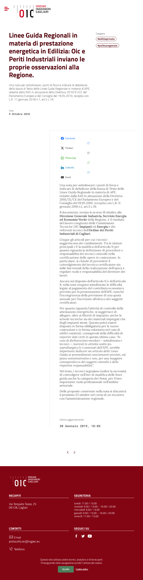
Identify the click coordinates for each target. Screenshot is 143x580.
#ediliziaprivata (106, 39)
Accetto (65, 569)
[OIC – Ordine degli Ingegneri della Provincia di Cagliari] (32, 11)
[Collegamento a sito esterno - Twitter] (83, 535)
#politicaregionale (107, 46)
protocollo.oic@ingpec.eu (24, 541)
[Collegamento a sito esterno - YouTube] (90, 535)
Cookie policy (82, 569)
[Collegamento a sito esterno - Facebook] (76, 535)
